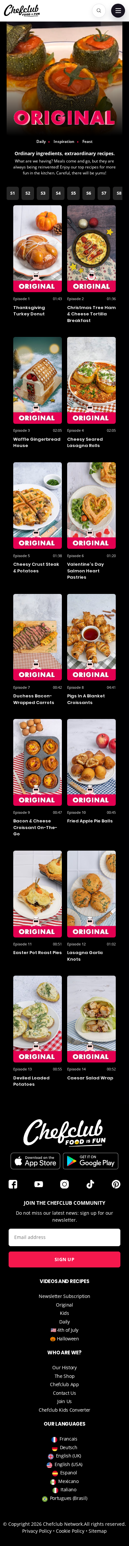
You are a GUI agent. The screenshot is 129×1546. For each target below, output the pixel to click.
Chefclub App (64, 1384)
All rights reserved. (105, 1524)
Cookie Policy (70, 1531)
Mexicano (68, 1481)
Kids (64, 1313)
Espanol (68, 1472)
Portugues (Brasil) (68, 1498)
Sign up (64, 1259)
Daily (64, 1322)
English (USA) (68, 1464)
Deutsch (68, 1447)
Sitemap (98, 1531)
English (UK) (68, 1455)
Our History (64, 1367)
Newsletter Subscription (64, 1296)
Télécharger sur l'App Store (35, 1161)
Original (64, 1305)
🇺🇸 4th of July (64, 1330)
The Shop (65, 1376)
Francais (68, 1439)
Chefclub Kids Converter (64, 1410)
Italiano (68, 1489)
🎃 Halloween (64, 1338)
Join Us (64, 1401)
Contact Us (64, 1393)
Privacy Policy (37, 1531)
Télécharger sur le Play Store (90, 1161)
